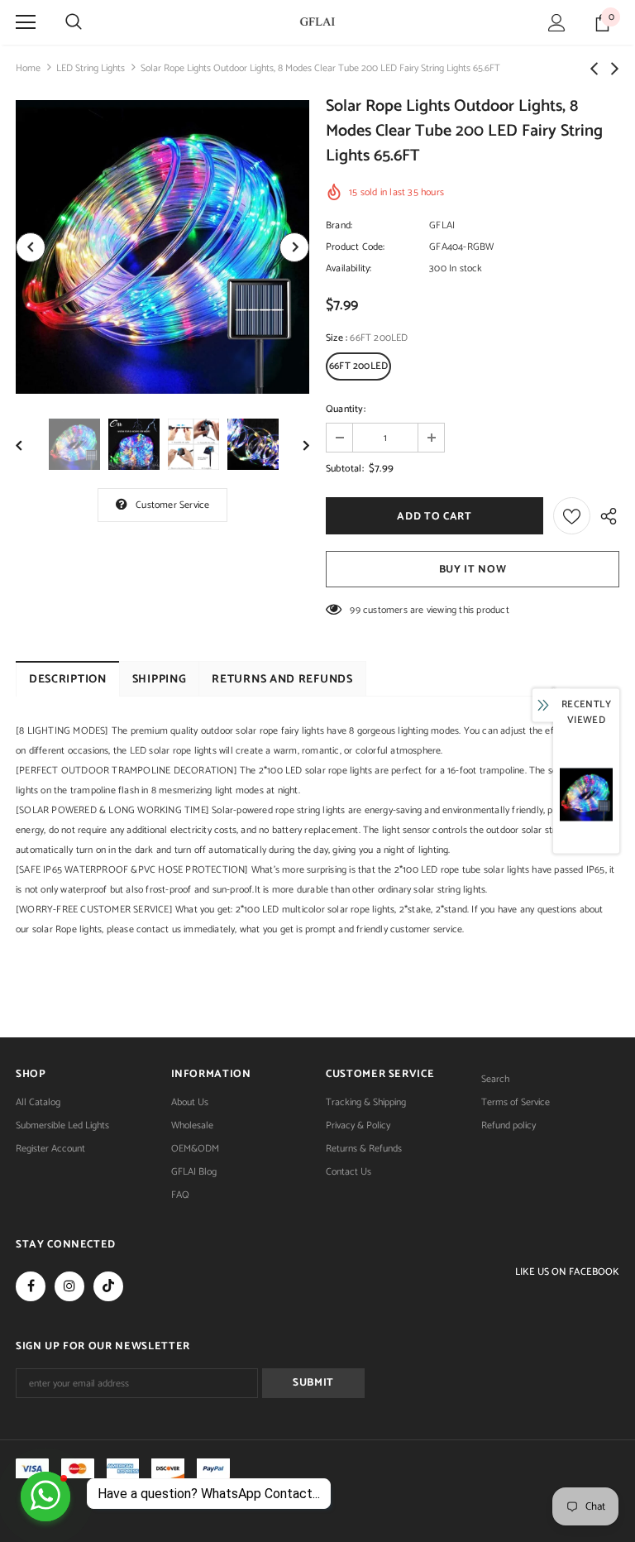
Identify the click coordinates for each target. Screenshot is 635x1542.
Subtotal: (345, 468)
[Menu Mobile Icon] (26, 22)
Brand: (339, 225)
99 (355, 610)
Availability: (349, 268)
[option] (162, 247)
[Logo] (317, 21)
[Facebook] (30, 1286)
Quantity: (345, 409)
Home (28, 68)
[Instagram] (69, 1286)
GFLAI (442, 225)
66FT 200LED (358, 366)
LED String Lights (90, 68)
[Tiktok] (108, 1286)
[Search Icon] (73, 22)
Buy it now (473, 569)
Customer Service (172, 505)
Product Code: (355, 247)
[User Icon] (557, 22)
